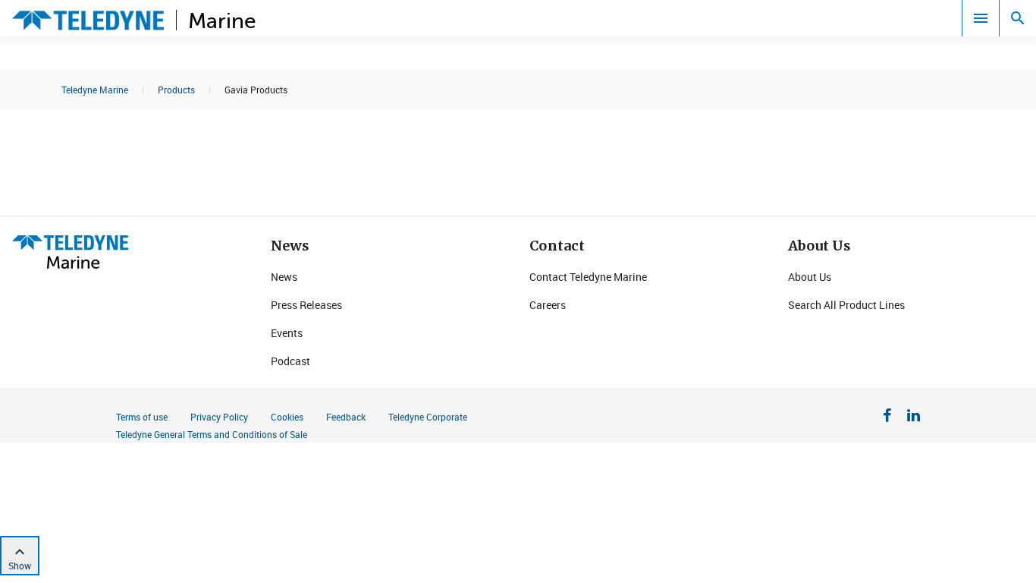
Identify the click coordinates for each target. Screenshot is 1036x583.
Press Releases (306, 305)
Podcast (290, 361)
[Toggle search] (1018, 18)
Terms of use (142, 417)
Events (287, 333)
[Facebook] (887, 417)
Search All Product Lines (846, 305)
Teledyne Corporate (427, 417)
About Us (809, 276)
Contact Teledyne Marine (588, 276)
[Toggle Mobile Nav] (981, 18)
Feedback (346, 417)
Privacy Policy (219, 417)
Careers (547, 305)
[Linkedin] (913, 417)
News (284, 276)
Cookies (287, 417)
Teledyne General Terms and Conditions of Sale (211, 434)
